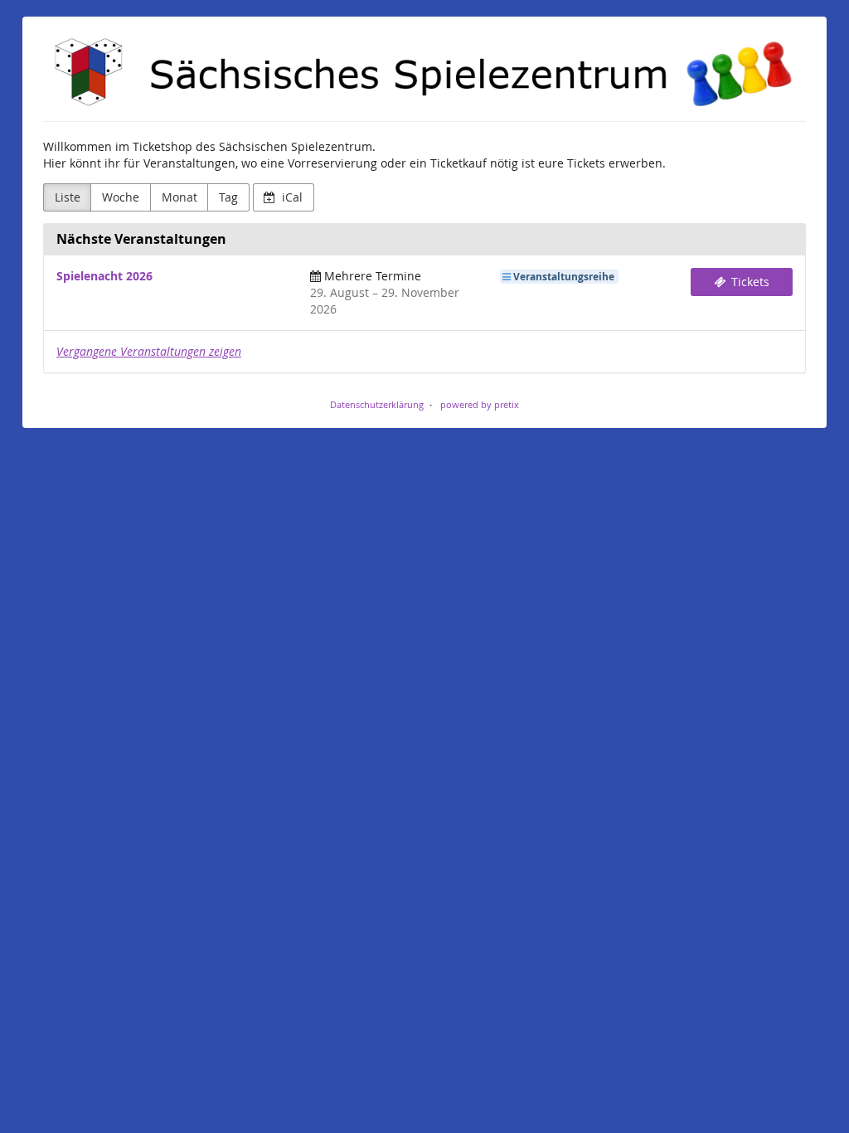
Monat (179, 197)
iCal (291, 197)
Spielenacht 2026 (104, 276)
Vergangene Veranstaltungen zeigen (148, 351)
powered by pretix (479, 404)
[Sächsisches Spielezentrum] (424, 73)
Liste (67, 197)
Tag (228, 197)
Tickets (748, 281)
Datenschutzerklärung (377, 404)
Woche (120, 197)
